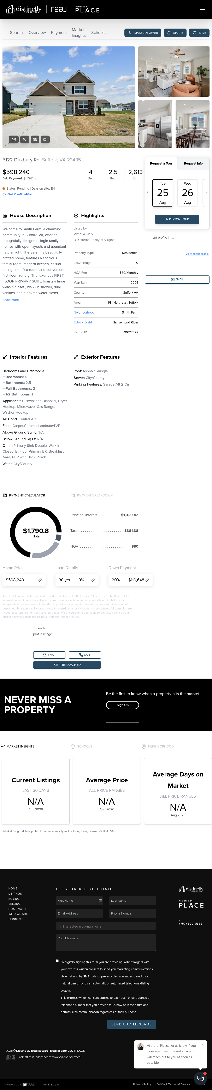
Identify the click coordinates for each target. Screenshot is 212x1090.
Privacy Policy (142, 1084)
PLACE (80, 1051)
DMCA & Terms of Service (173, 1084)
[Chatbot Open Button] (200, 1078)
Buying (14, 899)
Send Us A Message (131, 1024)
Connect (15, 919)
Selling (14, 904)
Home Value (18, 909)
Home (13, 888)
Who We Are (18, 914)
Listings (15, 893)
